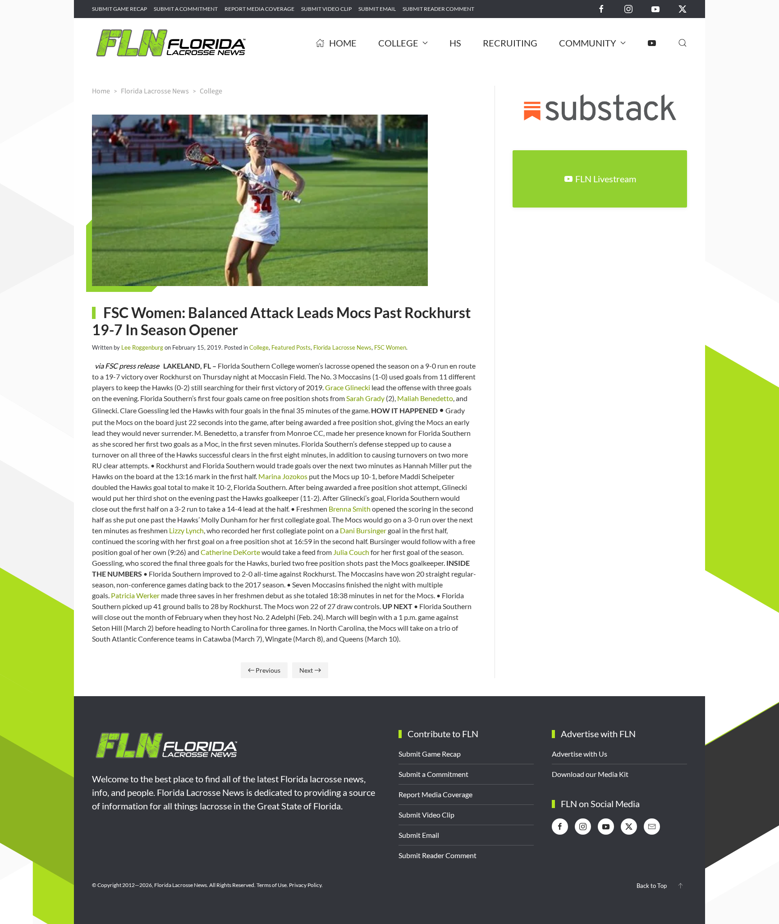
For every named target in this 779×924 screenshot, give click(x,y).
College (259, 347)
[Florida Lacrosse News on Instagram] (628, 8)
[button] (682, 43)
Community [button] (587, 42)
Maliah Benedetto (425, 398)
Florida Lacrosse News (342, 347)
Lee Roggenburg (142, 347)
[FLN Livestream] (651, 43)
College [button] (398, 42)
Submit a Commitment (186, 8)
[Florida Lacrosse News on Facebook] (601, 8)
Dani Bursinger (363, 530)
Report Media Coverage (259, 8)
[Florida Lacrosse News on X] (682, 8)
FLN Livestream (605, 178)
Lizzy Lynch (186, 530)
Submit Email (377, 8)
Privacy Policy (305, 885)
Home (343, 42)
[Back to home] (171, 43)
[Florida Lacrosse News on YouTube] (655, 8)
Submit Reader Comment (438, 8)
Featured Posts (291, 347)
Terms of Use (272, 885)
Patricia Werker (135, 595)
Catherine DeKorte (230, 552)
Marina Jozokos (282, 476)
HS (455, 42)
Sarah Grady (365, 398)
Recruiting (510, 42)
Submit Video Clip (326, 8)
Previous (268, 670)
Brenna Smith (350, 508)
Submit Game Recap (119, 8)
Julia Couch (351, 552)
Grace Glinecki (347, 387)
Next (306, 670)
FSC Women (390, 347)
